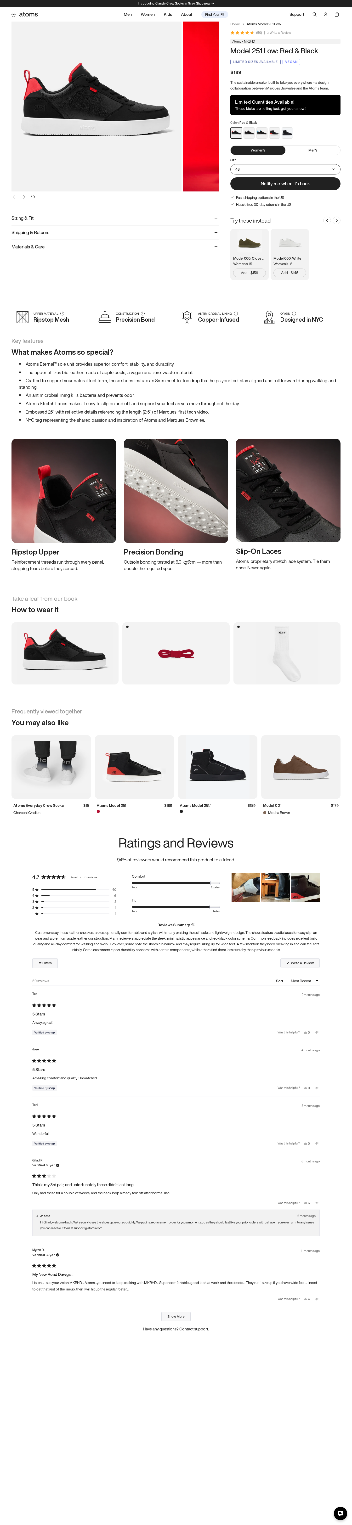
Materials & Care (28, 246)
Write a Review (280, 33)
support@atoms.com (88, 1228)
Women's (258, 150)
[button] (74, 889)
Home (235, 24)
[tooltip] (192, 924)
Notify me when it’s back (285, 183)
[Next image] (22, 197)
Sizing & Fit (22, 218)
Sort (280, 980)
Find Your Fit (214, 14)
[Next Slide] (316, 887)
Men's (313, 150)
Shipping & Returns (30, 232)
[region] (276, 887)
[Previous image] (14, 197)
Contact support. (194, 1329)
